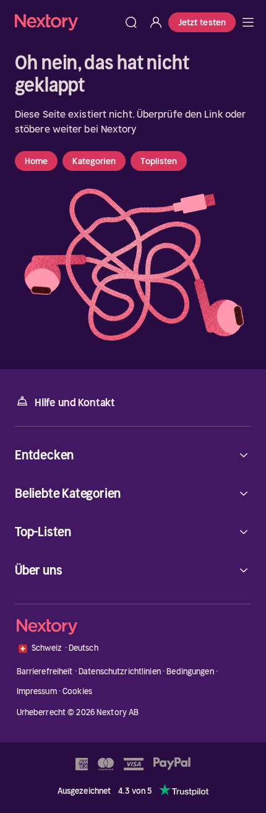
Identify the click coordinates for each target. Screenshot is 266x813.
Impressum (37, 691)
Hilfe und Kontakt (75, 402)
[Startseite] (67, 22)
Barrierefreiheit (45, 671)
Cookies (77, 691)
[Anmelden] (156, 22)
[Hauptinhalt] (248, 22)
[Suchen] (131, 22)
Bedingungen (189, 671)
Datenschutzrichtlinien (120, 671)
